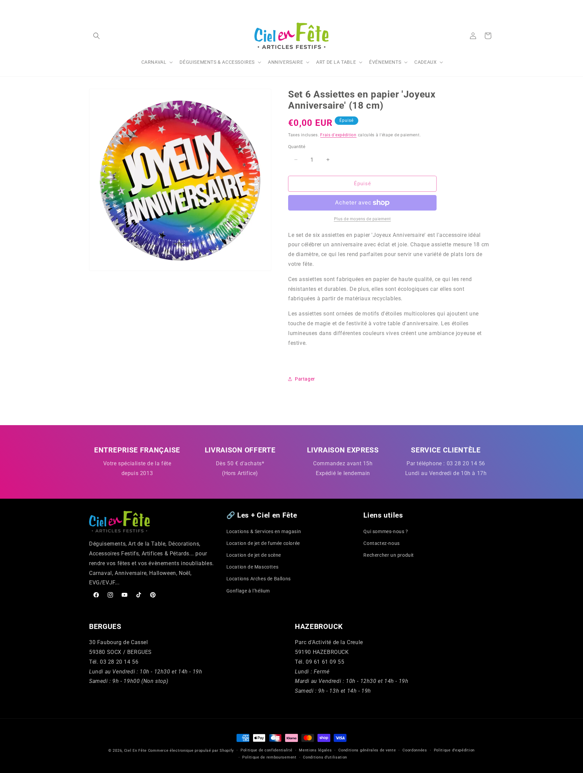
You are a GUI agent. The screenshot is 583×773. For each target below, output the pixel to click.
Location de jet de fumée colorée (263, 543)
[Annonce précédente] (91, 6)
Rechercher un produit (388, 555)
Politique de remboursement (269, 757)
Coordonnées (414, 750)
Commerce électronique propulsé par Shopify (191, 750)
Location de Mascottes (252, 567)
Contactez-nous (381, 543)
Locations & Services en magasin (263, 531)
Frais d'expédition (338, 135)
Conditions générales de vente (367, 750)
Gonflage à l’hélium (248, 590)
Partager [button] (305, 379)
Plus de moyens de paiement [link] (362, 219)
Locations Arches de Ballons (258, 578)
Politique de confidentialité (267, 750)
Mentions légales (315, 750)
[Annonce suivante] (491, 6)
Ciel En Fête (135, 750)
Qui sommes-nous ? (385, 531)
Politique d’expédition (454, 750)
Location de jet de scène (253, 555)
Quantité (296, 146)
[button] (96, 35)
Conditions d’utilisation (325, 757)
